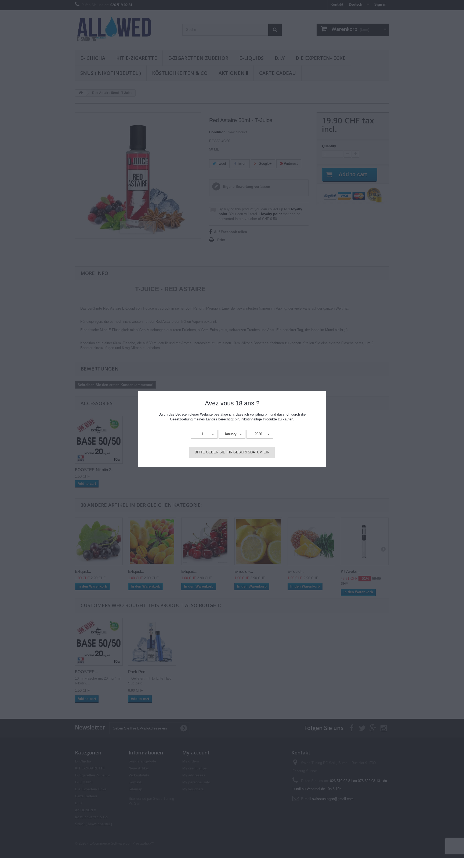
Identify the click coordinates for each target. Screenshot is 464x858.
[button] (204, 434)
